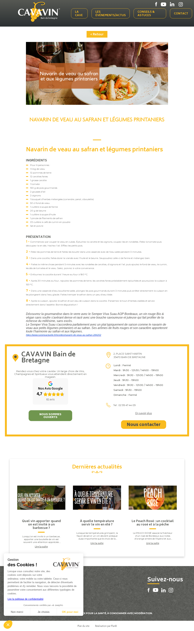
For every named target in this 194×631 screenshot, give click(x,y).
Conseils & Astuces (146, 14)
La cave (79, 14)
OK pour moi (70, 611)
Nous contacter (143, 425)
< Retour (97, 34)
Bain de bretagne (49, 18)
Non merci (17, 611)
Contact (181, 13)
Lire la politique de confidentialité (25, 599)
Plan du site (83, 626)
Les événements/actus (110, 14)
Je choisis (43, 611)
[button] (8, 624)
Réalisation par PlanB (106, 626)
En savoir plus (143, 414)
